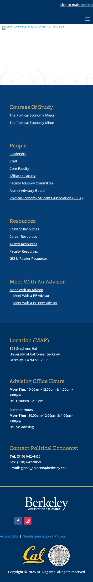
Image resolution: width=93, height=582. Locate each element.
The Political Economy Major (32, 115)
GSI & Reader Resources (28, 258)
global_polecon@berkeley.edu (44, 468)
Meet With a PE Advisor (31, 295)
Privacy (60, 536)
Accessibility (9, 536)
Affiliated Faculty (23, 175)
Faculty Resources (24, 251)
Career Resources (23, 236)
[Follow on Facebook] (18, 521)
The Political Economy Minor (32, 122)
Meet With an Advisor (26, 290)
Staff (13, 161)
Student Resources (24, 229)
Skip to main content (76, 4)
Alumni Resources (23, 244)
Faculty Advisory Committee (32, 183)
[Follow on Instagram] (27, 521)
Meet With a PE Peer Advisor (35, 302)
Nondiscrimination (36, 536)
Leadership (18, 153)
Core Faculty (19, 168)
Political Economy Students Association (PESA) (46, 198)
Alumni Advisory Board (27, 190)
